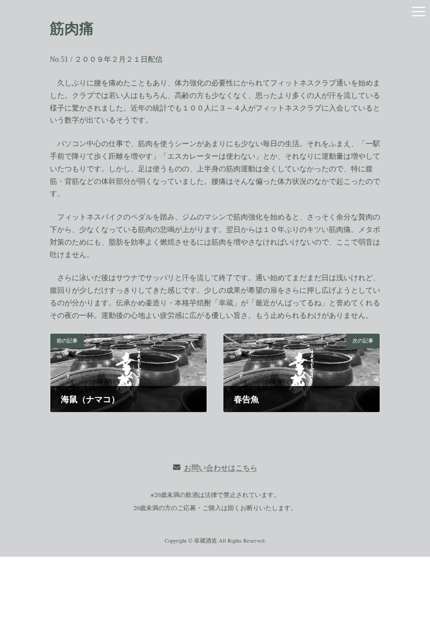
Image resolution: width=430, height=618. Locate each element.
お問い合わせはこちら (220, 467)
